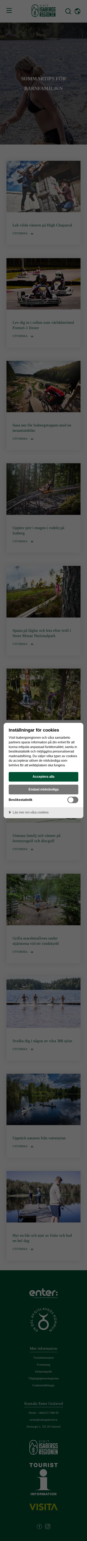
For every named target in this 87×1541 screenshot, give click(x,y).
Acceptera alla (43, 776)
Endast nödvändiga (44, 789)
